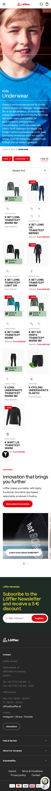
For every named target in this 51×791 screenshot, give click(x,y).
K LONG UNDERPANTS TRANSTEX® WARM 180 (13, 391)
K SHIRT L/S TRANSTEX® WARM (12, 445)
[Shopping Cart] (47, 4)
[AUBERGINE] (31, 216)
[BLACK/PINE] (39, 209)
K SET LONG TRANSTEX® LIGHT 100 (12, 282)
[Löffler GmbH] (23, 4)
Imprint (12, 771)
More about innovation (17, 504)
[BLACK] (31, 272)
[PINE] (39, 324)
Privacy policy (18, 775)
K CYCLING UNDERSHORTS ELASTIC (37, 390)
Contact (36, 775)
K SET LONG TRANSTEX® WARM (36, 282)
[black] (7, 209)
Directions (11, 726)
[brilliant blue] (7, 324)
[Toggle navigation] (4, 4)
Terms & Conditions (32, 771)
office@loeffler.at (12, 706)
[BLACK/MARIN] (31, 209)
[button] (24, 563)
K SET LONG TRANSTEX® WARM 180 (12, 220)
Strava (18, 716)
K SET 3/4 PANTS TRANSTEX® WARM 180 (36, 336)
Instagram (8, 716)
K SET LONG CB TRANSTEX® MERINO (36, 229)
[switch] (45, 786)
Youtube (28, 716)
